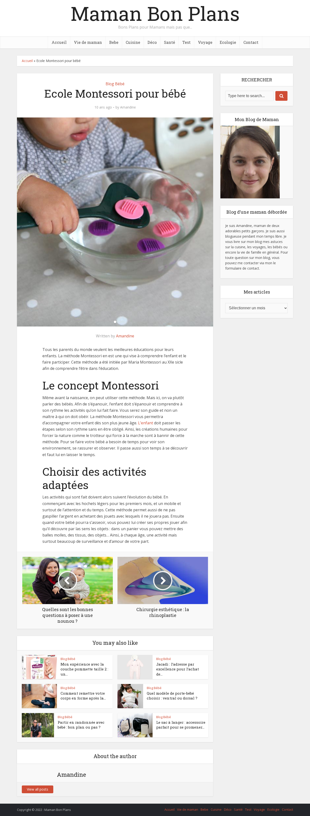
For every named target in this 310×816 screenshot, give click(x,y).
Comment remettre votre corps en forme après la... (83, 695)
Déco (152, 42)
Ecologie (228, 42)
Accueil (59, 42)
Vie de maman (88, 42)
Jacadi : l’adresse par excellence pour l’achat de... (177, 669)
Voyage (205, 42)
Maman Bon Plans (155, 13)
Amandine (128, 107)
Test (186, 42)
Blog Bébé (115, 83)
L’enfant (145, 423)
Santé (169, 42)
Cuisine (133, 42)
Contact (250, 42)
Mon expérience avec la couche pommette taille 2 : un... (84, 669)
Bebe (113, 42)
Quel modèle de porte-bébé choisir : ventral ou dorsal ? (172, 695)
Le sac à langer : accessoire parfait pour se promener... (180, 725)
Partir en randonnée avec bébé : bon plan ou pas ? (81, 725)
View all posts (37, 789)
